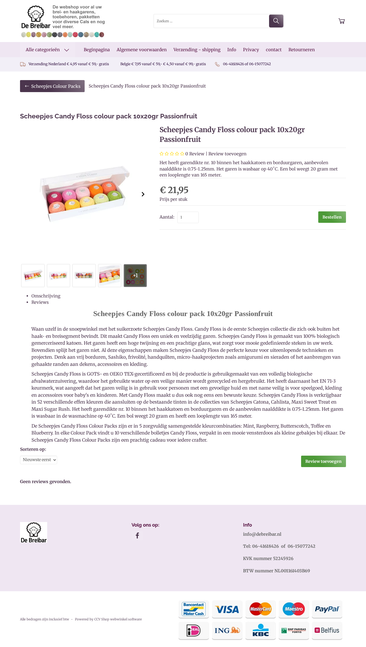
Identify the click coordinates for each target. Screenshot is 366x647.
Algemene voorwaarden (142, 49)
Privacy (251, 49)
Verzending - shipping (197, 49)
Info (231, 49)
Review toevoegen (227, 153)
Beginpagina (97, 49)
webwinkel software (126, 619)
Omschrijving (45, 296)
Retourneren (302, 49)
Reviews (40, 302)
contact (274, 49)
